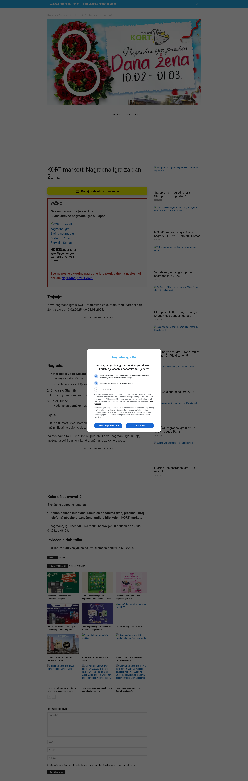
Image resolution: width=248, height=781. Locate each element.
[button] (124, 389)
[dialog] (124, 390)
